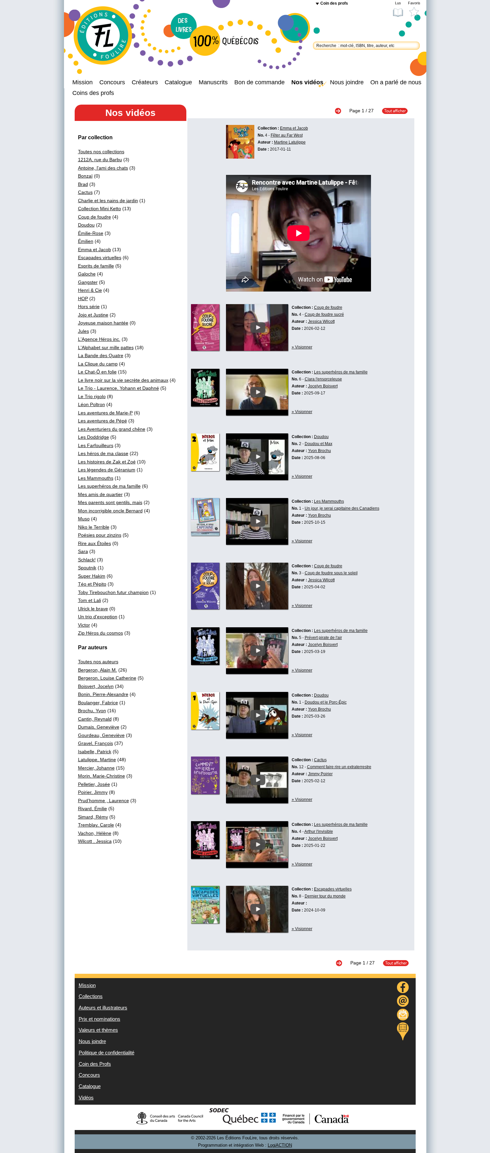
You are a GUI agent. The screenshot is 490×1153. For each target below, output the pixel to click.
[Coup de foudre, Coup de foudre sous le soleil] (205, 607)
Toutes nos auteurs (98, 661)
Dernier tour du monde (325, 896)
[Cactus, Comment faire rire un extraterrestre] (205, 792)
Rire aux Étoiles (94, 543)
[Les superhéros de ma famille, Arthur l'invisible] (205, 857)
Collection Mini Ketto (99, 208)
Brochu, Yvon (92, 710)
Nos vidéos (307, 82)
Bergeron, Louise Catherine (107, 678)
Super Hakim (91, 576)
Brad (83, 184)
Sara (83, 551)
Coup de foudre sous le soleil (331, 573)
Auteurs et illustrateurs (103, 1007)
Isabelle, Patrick (94, 751)
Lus (398, 3)
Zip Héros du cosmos (100, 633)
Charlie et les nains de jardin (108, 200)
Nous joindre (347, 82)
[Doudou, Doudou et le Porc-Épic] (205, 728)
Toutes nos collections (101, 151)
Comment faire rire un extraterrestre (339, 767)
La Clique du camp (98, 363)
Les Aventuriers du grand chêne (111, 429)
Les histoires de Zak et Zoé (107, 461)
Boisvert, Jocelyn (96, 686)
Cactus (85, 192)
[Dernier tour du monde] (257, 930)
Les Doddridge (93, 437)
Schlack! (87, 559)
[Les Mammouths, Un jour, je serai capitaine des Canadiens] (205, 534)
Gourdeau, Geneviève (101, 735)
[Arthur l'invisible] (257, 866)
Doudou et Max (318, 443)
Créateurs (145, 82)
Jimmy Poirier (320, 774)
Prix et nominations (99, 1019)
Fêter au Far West (287, 135)
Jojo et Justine (93, 314)
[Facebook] (403, 988)
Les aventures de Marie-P (105, 412)
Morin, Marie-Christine (101, 776)
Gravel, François (95, 743)
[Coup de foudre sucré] (257, 349)
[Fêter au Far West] (240, 157)
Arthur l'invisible (318, 831)
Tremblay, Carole (96, 825)
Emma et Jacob (94, 249)
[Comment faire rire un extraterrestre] (257, 801)
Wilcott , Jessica (95, 841)
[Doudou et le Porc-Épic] (257, 737)
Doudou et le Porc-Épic (326, 702)
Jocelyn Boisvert (323, 386)
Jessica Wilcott (321, 321)
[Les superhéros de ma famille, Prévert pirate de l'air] (205, 663)
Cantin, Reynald (95, 719)
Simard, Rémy (93, 817)
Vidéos (86, 1097)
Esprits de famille (96, 266)
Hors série (89, 306)
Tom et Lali (89, 600)
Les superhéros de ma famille (109, 486)
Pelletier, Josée (94, 784)
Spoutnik (87, 567)
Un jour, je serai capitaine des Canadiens (342, 508)
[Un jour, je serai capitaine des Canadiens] (257, 543)
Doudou (86, 225)
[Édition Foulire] (108, 38)
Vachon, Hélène (94, 833)
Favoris (414, 3)
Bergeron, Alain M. (97, 670)
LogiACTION (280, 1145)
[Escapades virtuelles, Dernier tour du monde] (205, 921)
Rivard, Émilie (92, 808)
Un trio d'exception (97, 616)
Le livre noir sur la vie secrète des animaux (123, 380)
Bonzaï (85, 176)
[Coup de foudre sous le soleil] (257, 607)
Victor (84, 625)
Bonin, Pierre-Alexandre (103, 694)
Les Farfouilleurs (95, 445)
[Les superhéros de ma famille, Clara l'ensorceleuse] (205, 404)
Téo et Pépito (92, 584)
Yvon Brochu (319, 450)
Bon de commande (259, 82)
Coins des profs (93, 93)
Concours (112, 82)
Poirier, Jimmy (93, 792)
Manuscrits (213, 82)
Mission (82, 82)
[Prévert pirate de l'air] (257, 672)
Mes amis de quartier (100, 494)
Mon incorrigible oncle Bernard (110, 510)
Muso (84, 518)
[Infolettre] (403, 1015)
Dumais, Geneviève (98, 727)
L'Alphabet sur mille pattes (106, 347)
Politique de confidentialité (106, 1052)
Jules (83, 331)
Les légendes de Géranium (106, 469)
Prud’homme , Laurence (103, 800)
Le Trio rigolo (92, 396)
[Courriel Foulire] (403, 1002)
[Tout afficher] (391, 110)
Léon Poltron (91, 404)
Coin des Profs (95, 1064)
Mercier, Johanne (96, 768)
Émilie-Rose (90, 233)
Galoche (87, 274)
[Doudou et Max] (257, 478)
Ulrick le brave (93, 608)
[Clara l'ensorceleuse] (257, 413)
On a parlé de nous (395, 82)
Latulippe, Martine (97, 759)
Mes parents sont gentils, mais (110, 502)
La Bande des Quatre (100, 355)
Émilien (85, 241)
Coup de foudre (94, 217)
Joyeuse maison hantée (103, 322)
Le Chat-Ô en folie (97, 371)
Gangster (88, 282)
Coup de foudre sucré (324, 314)
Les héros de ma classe (103, 453)
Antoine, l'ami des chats (103, 168)
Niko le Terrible (93, 527)
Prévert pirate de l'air (323, 637)
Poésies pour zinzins (99, 535)
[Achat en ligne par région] (403, 1031)
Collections (91, 996)
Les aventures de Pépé (102, 420)
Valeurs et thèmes (98, 1030)
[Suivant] (341, 110)
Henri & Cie (90, 290)
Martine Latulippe (290, 142)
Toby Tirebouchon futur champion (113, 592)
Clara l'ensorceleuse (323, 379)
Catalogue (178, 82)
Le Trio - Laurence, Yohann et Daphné (118, 388)
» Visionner (302, 347)
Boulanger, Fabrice (98, 702)
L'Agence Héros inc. (99, 339)
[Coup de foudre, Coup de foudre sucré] (205, 349)
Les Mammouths (95, 478)
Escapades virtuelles (99, 257)
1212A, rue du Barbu (100, 159)
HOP (83, 298)
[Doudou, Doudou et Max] (205, 469)
